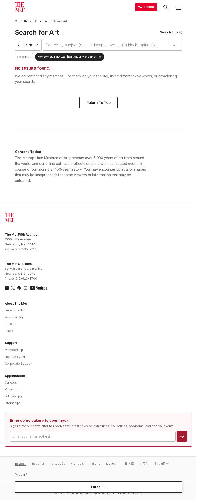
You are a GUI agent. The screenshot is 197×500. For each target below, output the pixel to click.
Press (9, 331)
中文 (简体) (161, 463)
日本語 (129, 463)
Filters (21, 57)
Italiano (95, 463)
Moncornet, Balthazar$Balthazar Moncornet (67, 56)
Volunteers (12, 389)
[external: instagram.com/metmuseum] (25, 288)
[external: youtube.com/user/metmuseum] (38, 288)
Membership (14, 350)
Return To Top (98, 102)
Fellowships (13, 396)
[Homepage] (20, 7)
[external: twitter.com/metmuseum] (13, 288)
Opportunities (15, 376)
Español (38, 463)
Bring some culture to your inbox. (39, 420)
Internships (13, 403)
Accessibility (14, 317)
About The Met (16, 303)
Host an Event (15, 357)
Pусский (21, 474)
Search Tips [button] (169, 32)
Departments (14, 310)
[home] (17, 21)
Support (11, 343)
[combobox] (105, 44)
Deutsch (112, 463)
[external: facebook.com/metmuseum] (7, 288)
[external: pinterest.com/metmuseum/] (19, 288)
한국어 (144, 463)
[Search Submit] (174, 44)
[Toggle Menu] (178, 7)
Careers (11, 382)
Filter (95, 487)
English (20, 463)
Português (57, 463)
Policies (10, 324)
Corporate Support (18, 363)
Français (77, 463)
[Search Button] (166, 7)
